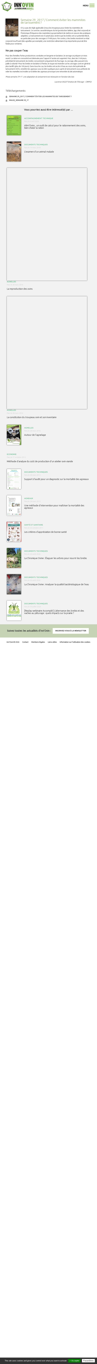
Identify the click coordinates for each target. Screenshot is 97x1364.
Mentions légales (38, 642)
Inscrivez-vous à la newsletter (70, 631)
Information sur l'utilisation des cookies (75, 642)
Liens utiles (52, 642)
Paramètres (88, 1361)
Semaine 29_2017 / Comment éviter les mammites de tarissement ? (40, 96)
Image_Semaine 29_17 (19, 100)
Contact (25, 642)
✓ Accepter (74, 1361)
